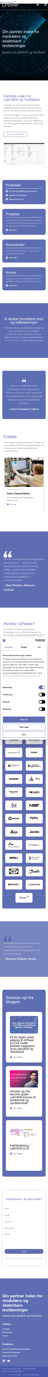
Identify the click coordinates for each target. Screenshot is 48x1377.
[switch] (42, 694)
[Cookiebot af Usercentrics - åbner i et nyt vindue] (35, 640)
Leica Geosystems (18, 493)
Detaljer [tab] (24, 647)
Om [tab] (39, 647)
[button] (4, 485)
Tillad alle (24, 719)
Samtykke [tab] (9, 647)
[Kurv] (38, 4)
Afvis (24, 734)
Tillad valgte (24, 727)
